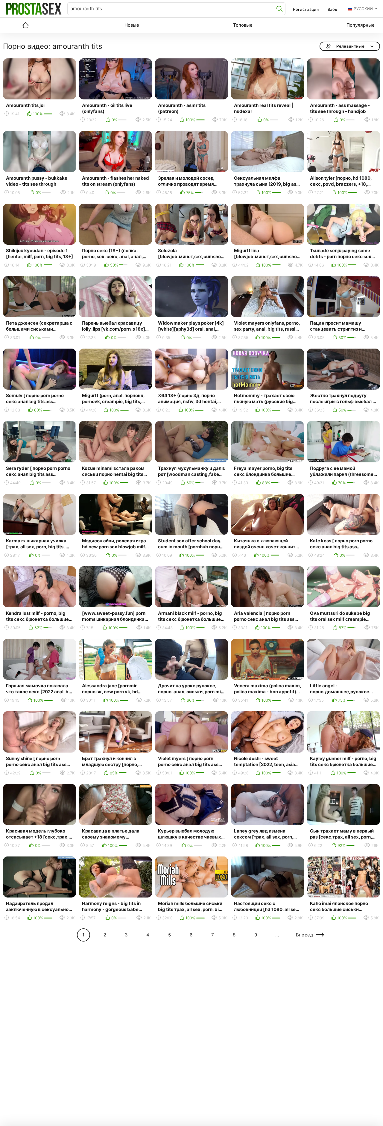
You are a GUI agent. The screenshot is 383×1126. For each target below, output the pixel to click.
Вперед (304, 935)
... (277, 935)
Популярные (360, 25)
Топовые (243, 25)
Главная (25, 25)
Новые (131, 25)
